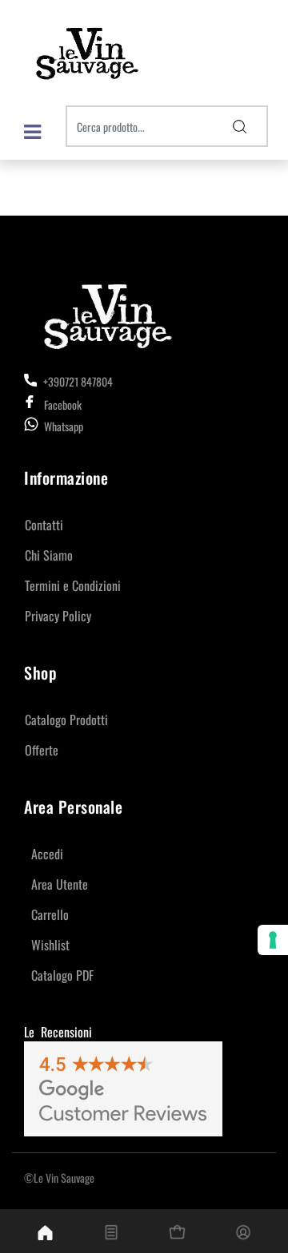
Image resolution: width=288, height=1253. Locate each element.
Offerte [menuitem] (41, 749)
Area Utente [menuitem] (59, 884)
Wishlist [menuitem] (50, 944)
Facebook (63, 404)
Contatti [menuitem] (44, 524)
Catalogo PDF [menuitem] (62, 975)
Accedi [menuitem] (47, 853)
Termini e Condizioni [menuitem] (73, 585)
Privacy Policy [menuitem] (58, 615)
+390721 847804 (77, 381)
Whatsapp (63, 426)
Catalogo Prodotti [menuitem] (66, 719)
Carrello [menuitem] (50, 914)
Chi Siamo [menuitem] (49, 555)
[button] (240, 126)
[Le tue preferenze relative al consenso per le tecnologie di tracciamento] (273, 940)
